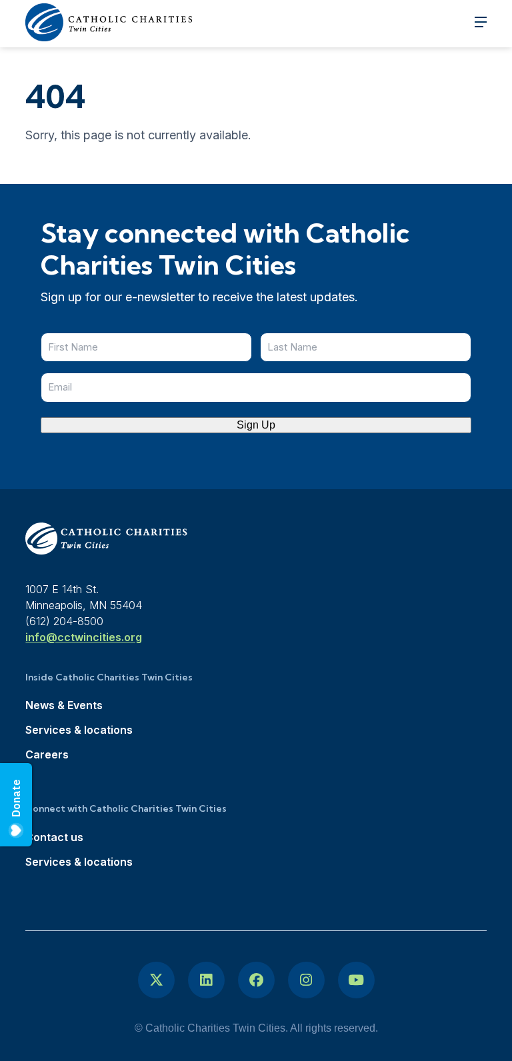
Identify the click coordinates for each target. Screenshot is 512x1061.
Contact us (54, 837)
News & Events (64, 705)
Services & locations (79, 729)
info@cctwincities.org (83, 637)
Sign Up (256, 425)
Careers (47, 754)
